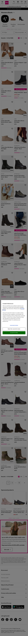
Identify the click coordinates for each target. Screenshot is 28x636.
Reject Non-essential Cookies (14, 329)
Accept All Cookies (14, 332)
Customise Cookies (14, 325)
